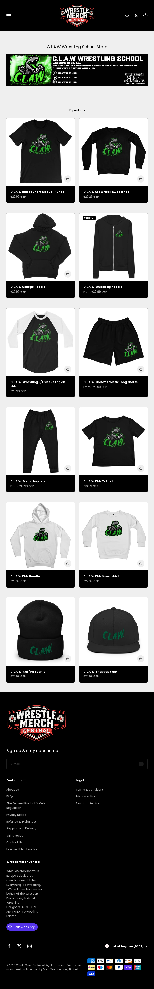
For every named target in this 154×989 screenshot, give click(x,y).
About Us (12, 790)
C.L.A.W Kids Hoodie (25, 576)
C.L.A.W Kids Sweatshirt (101, 576)
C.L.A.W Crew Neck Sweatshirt (106, 192)
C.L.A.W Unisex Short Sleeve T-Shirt (37, 192)
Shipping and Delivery (21, 828)
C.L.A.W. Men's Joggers (27, 481)
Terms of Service (88, 803)
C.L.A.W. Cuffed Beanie (27, 672)
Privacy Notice (16, 815)
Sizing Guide (14, 836)
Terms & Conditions (90, 790)
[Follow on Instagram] (29, 946)
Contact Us (14, 842)
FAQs (9, 796)
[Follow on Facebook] (9, 946)
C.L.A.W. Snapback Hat (100, 672)
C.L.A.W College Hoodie (27, 287)
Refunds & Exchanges (21, 822)
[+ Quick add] (67, 179)
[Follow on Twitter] (19, 946)
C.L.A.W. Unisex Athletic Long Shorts (110, 382)
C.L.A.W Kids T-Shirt (98, 481)
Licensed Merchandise (21, 849)
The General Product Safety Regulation (26, 805)
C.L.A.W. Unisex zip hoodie (102, 287)
